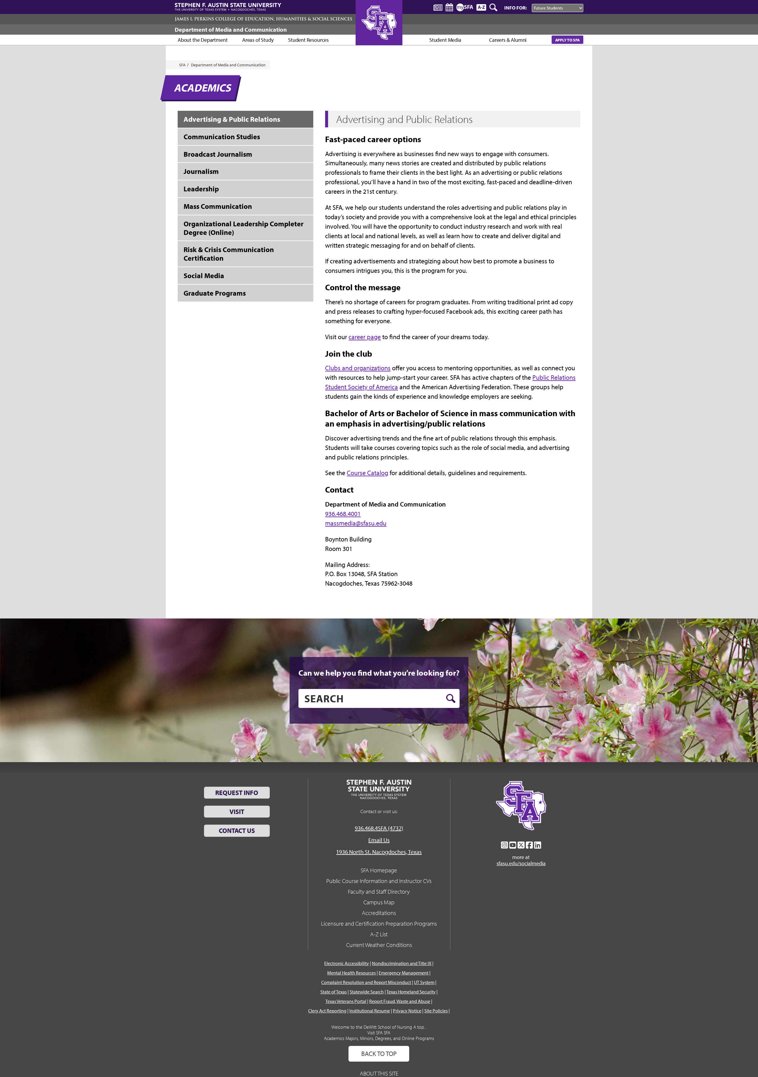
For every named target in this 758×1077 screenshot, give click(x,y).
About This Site (379, 1073)
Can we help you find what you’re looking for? (379, 672)
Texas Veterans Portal (345, 1001)
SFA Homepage (379, 870)
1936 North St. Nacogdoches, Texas (379, 851)
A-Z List (379, 934)
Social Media (204, 275)
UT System (424, 982)
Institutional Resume (369, 1011)
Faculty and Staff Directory (379, 891)
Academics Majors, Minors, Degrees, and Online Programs (379, 1038)
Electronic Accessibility (346, 963)
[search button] (450, 698)
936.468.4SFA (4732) (379, 828)
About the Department (202, 39)
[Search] (493, 7)
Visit (236, 811)
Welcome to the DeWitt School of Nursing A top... (379, 1027)
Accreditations (379, 912)
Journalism (201, 171)
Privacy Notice (407, 1011)
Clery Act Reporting (327, 1011)
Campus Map (378, 902)
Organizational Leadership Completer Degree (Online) (243, 228)
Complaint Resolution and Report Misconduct (366, 982)
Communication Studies (222, 136)
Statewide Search (367, 992)
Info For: (515, 7)
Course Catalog (367, 473)
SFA (182, 65)
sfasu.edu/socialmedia (521, 863)
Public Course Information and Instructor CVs (378, 880)
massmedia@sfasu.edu (355, 523)
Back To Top (379, 1053)
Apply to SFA (567, 39)
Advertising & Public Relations (232, 119)
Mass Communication (218, 206)
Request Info (236, 792)
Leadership (201, 188)
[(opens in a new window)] (504, 845)
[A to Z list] (481, 7)
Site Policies (436, 1011)
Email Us (379, 840)
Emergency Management (403, 973)
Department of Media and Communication (231, 29)
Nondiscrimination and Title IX (401, 963)
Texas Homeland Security (411, 992)
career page (365, 337)
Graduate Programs (215, 293)
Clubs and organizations (358, 368)
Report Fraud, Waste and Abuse (399, 1001)
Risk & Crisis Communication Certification (229, 253)
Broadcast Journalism (218, 154)
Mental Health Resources (351, 973)
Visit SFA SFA (378, 1033)
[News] (437, 7)
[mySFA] (464, 7)
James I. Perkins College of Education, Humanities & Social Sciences (263, 19)
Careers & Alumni (507, 39)
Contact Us (237, 830)
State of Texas (333, 992)
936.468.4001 (343, 513)
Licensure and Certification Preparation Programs (379, 923)
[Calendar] (449, 7)
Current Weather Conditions (379, 944)
